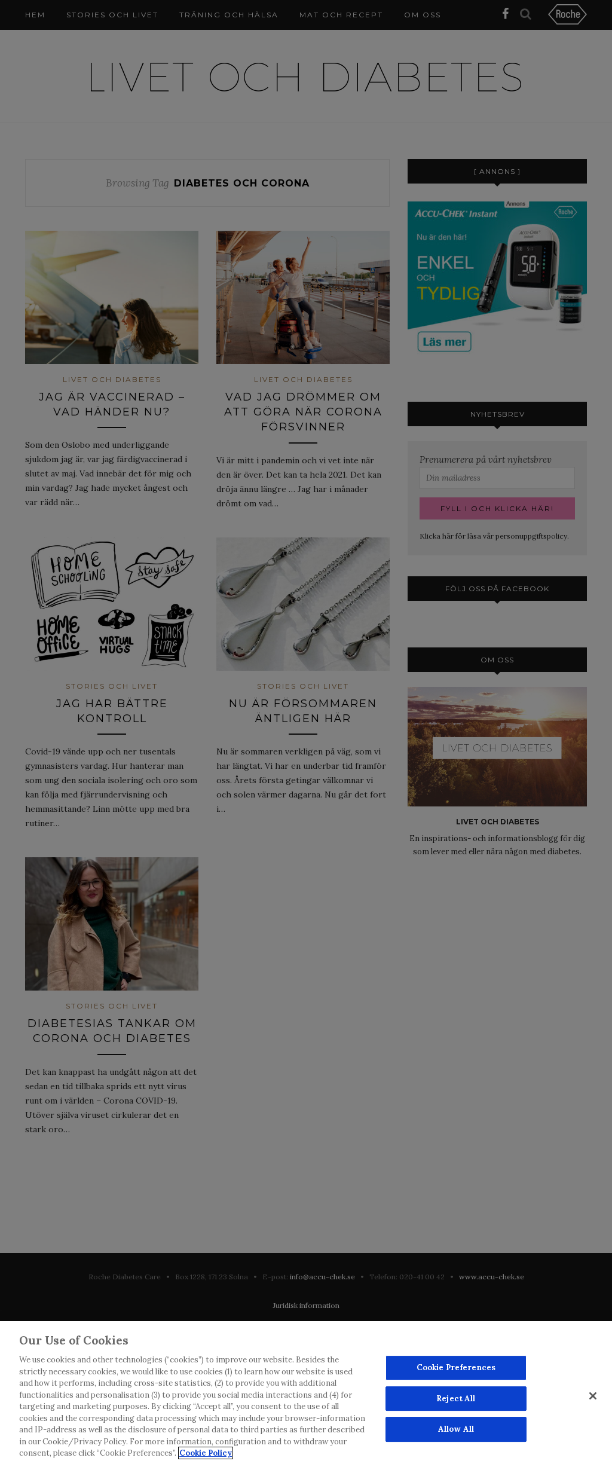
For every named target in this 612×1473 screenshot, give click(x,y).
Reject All (455, 1398)
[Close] (593, 1396)
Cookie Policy (205, 1453)
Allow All (456, 1430)
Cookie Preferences (456, 1367)
